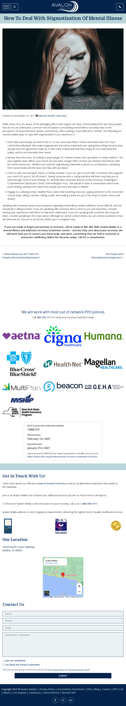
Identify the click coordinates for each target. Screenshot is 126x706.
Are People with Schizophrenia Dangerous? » (107, 255)
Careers (106, 689)
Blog (96, 689)
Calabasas (35, 692)
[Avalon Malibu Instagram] (63, 700)
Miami (6, 692)
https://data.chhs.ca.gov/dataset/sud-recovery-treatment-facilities (62, 456)
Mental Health (47, 115)
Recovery (62, 115)
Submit (63, 675)
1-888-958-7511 (88, 503)
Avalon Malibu (29, 689)
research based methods (50, 483)
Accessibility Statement (71, 689)
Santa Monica (51, 692)
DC (122, 689)
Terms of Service (76, 669)
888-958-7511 (44, 317)
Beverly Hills (69, 692)
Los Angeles (19, 692)
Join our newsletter (15, 660)
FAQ (89, 689)
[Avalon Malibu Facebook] (55, 700)
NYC (115, 689)
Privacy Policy (58, 669)
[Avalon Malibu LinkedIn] (71, 700)
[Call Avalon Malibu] (120, 6)
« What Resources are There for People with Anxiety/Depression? (21, 255)
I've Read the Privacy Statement (22, 664)
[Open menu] (6, 6)
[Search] (14, 6)
